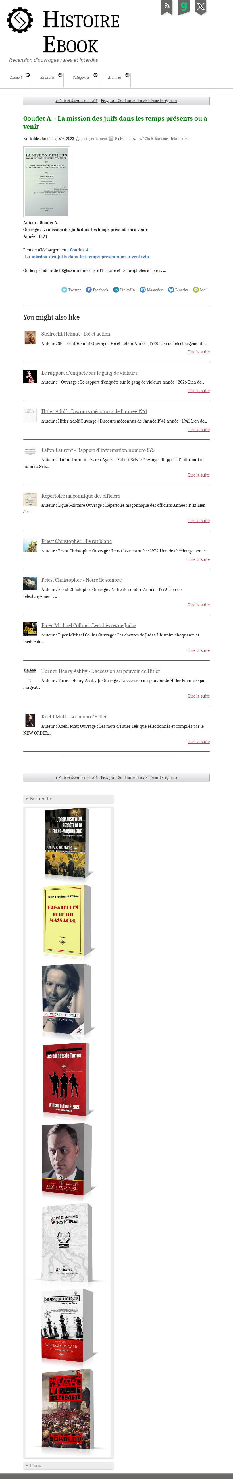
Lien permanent (94, 138)
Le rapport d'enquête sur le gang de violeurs (89, 373)
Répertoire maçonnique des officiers (80, 496)
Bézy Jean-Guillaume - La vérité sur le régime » (139, 100)
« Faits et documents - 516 (77, 100)
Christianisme (156, 138)
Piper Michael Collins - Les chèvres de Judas (88, 625)
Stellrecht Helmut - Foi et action (75, 334)
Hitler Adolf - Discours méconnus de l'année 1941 (94, 411)
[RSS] (167, 15)
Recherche (41, 798)
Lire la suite (199, 352)
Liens (35, 1465)
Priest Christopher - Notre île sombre (81, 580)
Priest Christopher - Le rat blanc (76, 541)
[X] (201, 15)
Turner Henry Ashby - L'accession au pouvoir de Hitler (100, 671)
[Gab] (184, 15)
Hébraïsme (178, 138)
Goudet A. (128, 138)
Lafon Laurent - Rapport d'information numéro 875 (98, 450)
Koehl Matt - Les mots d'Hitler (74, 717)
